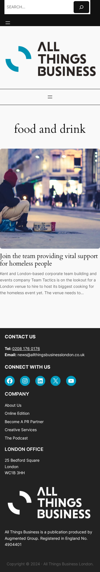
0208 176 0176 (26, 348)
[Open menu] (7, 22)
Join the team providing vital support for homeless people (49, 260)
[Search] (81, 7)
